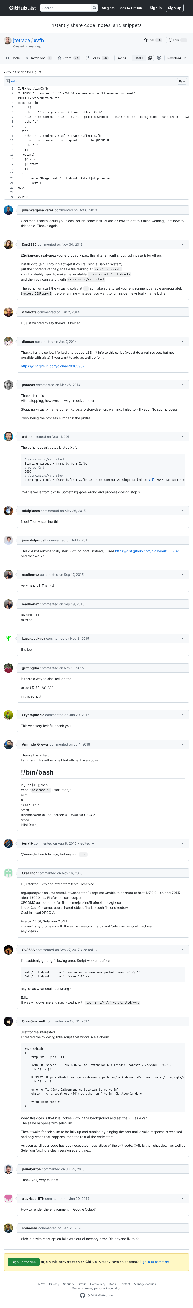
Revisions (40, 58)
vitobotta (29, 312)
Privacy (54, 1284)
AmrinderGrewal (35, 744)
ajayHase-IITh (33, 1198)
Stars (71, 58)
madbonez (30, 575)
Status (82, 1284)
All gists (108, 8)
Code (15, 58)
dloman (28, 342)
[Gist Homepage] (22, 8)
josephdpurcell (34, 540)
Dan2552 (29, 244)
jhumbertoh (31, 1169)
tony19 (27, 843)
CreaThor (29, 873)
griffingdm (30, 668)
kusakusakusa (33, 638)
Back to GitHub (130, 8)
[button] (150, 58)
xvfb (39, 40)
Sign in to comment (154, 1262)
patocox (28, 385)
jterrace (21, 40)
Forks (99, 58)
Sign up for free (24, 1262)
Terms (41, 1284)
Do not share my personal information (96, 1288)
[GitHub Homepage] (82, 1295)
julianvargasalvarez (38, 210)
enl (24, 437)
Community (97, 1284)
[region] (96, 143)
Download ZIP (176, 58)
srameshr (29, 1228)
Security (68, 1284)
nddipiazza (31, 511)
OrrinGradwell (33, 1021)
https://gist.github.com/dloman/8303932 (52, 366)
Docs (112, 1284)
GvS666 (28, 950)
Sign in (156, 7)
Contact (125, 1284)
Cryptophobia (33, 715)
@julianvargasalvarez (38, 255)
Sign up (174, 7)
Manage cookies (145, 1284)
